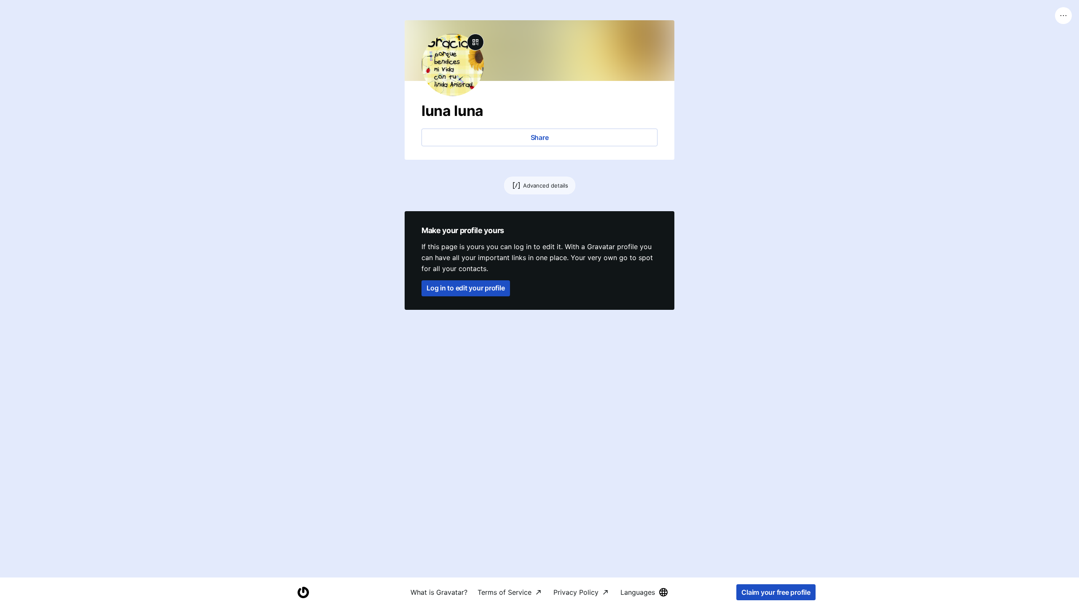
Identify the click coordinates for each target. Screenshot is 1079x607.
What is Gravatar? (439, 592)
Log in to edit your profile (466, 288)
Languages (637, 592)
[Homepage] (303, 592)
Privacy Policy (576, 592)
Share (540, 137)
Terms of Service (504, 592)
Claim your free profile (775, 592)
